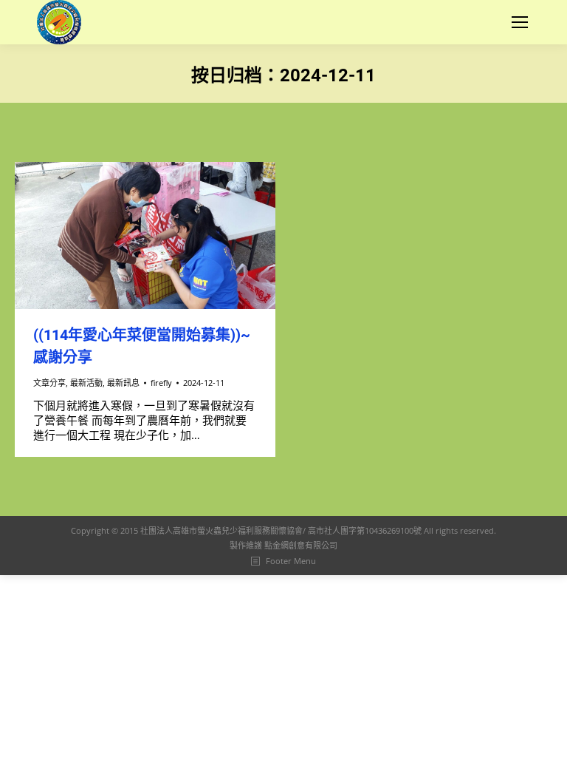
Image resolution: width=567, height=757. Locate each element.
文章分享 (49, 382)
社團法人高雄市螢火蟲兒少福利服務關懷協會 (221, 530)
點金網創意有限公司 (300, 545)
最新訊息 (123, 382)
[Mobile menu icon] (519, 22)
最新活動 (86, 382)
